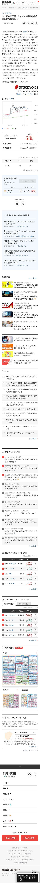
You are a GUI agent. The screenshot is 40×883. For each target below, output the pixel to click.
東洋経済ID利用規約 (20, 863)
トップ (4, 7)
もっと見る (32, 278)
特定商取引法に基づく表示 (20, 857)
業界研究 (6, 804)
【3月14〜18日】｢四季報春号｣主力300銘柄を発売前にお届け (19, 232)
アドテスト (12, 635)
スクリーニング (8, 799)
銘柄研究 (6, 794)
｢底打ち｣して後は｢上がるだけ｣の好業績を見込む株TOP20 (19, 261)
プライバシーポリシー (16, 854)
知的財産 (28, 854)
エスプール (12, 579)
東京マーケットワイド (25, 94)
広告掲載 (10, 851)
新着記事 (11, 7)
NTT (10, 574)
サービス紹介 (23, 848)
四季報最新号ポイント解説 (25, 236)
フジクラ (11, 569)
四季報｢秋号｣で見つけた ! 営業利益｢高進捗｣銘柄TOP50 (19, 252)
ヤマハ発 (11, 583)
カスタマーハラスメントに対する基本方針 (20, 860)
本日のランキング (22, 226)
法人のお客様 (29, 838)
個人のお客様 (10, 838)
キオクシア (12, 564)
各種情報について (32, 170)
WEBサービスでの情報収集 (24, 851)
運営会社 (15, 848)
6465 (11, 99)
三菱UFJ (11, 625)
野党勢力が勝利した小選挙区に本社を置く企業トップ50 (19, 222)
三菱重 (11, 630)
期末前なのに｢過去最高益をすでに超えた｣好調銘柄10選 (19, 242)
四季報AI (6, 815)
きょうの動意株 (22, 7)
